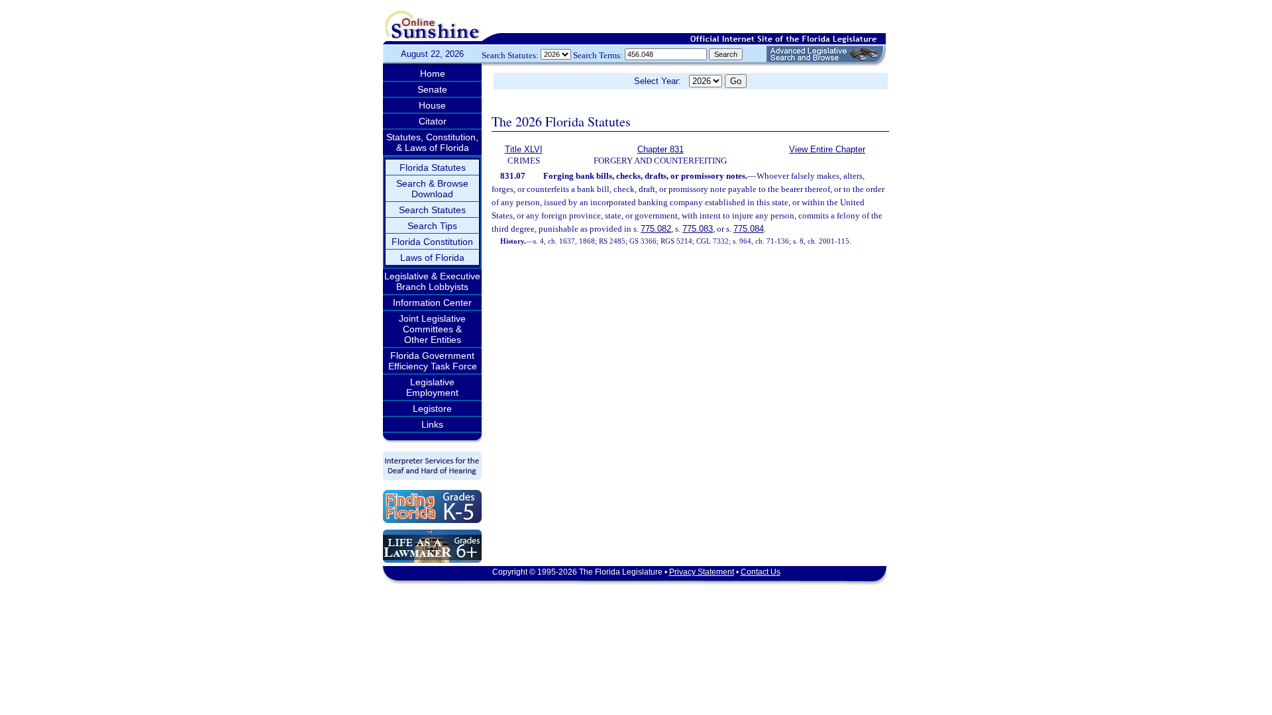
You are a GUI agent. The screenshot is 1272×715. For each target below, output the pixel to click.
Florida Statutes (432, 167)
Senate (432, 89)
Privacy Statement (701, 572)
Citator (433, 121)
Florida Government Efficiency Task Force (432, 360)
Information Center (432, 302)
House (432, 105)
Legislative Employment (432, 387)
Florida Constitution (432, 241)
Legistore (432, 408)
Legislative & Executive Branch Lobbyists (432, 281)
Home (432, 73)
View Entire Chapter (827, 149)
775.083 (697, 229)
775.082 (656, 229)
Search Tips (432, 225)
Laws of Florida (432, 257)
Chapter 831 (660, 149)
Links (432, 424)
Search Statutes (432, 210)
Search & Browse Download (432, 188)
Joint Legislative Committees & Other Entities (432, 329)
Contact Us (760, 572)
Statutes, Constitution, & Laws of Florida (432, 142)
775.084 (748, 229)
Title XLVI (524, 149)
